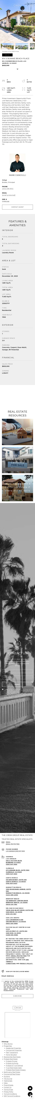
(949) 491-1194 (11, 904)
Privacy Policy (8, 697)
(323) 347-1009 (11, 864)
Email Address (8, 976)
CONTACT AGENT (17, 207)
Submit (17, 684)
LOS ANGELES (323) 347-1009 (15, 851)
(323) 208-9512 (7, 189)
